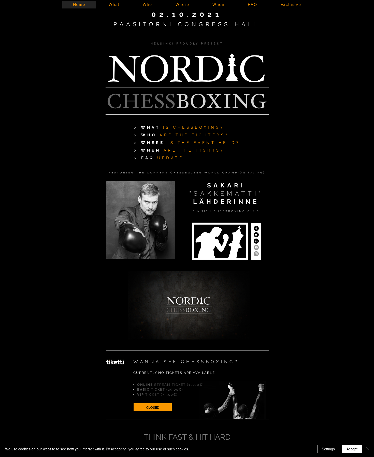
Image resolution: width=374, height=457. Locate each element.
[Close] (368, 449)
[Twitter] (256, 234)
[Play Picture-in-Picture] (234, 332)
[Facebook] (256, 228)
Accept (352, 448)
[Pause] (134, 332)
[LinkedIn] (256, 241)
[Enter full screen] (243, 332)
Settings (328, 448)
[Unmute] (143, 332)
